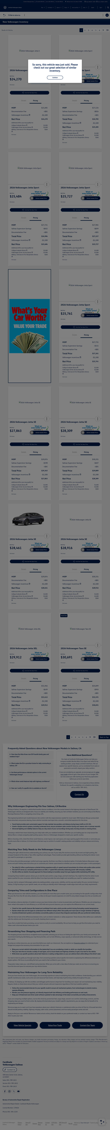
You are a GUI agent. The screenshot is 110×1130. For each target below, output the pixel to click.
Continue (55, 77)
